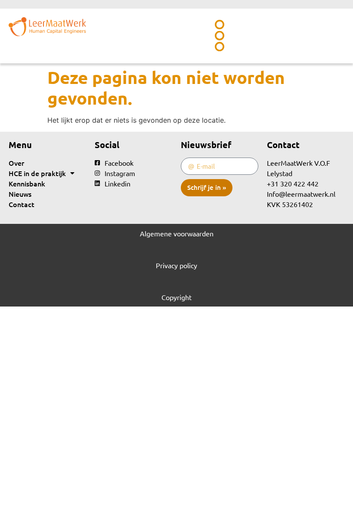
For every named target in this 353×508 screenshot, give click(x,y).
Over (16, 162)
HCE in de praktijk (37, 173)
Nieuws (20, 193)
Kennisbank (27, 183)
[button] (220, 36)
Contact (21, 204)
